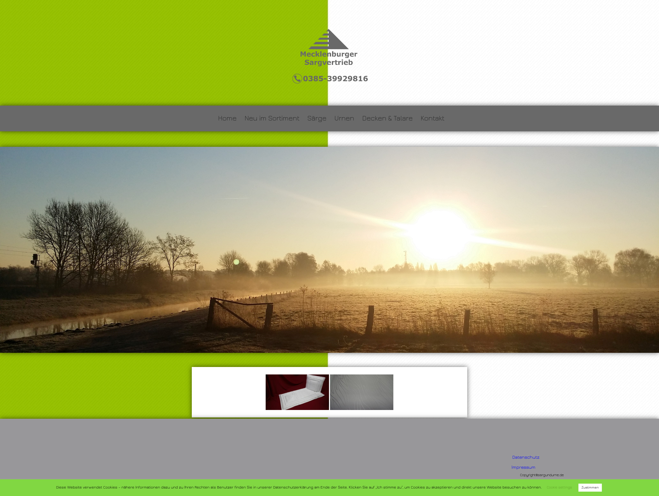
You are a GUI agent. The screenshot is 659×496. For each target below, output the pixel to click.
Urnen (344, 118)
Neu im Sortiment (272, 118)
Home (227, 118)
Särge (316, 118)
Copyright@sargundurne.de (542, 475)
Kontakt (432, 118)
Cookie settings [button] (559, 487)
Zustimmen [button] (590, 487)
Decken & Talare (387, 118)
